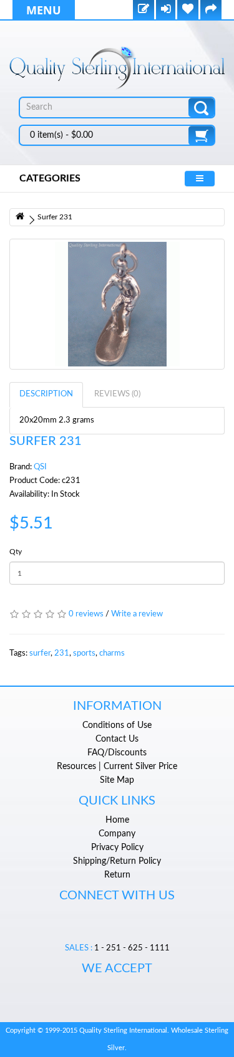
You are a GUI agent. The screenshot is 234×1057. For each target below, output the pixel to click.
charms (112, 653)
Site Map (117, 780)
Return (117, 875)
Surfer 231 (54, 217)
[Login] (165, 10)
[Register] (143, 10)
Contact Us (117, 739)
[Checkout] (210, 10)
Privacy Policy (117, 847)
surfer (40, 653)
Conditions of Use (117, 725)
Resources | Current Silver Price (117, 766)
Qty (15, 551)
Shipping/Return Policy (117, 861)
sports (84, 653)
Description (46, 394)
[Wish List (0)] (187, 10)
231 (61, 653)
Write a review (137, 614)
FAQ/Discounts (117, 753)
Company (117, 834)
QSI (40, 467)
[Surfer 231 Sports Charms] (117, 304)
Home (117, 820)
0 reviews (86, 614)
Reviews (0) (117, 394)
